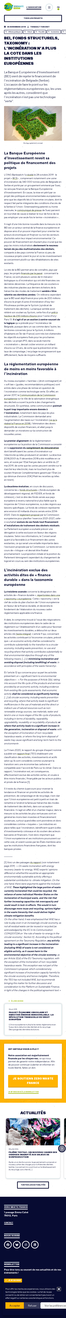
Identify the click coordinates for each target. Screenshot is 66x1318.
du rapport (35, 862)
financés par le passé (31, 273)
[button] (59, 1289)
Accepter (14, 1305)
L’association (33, 7)
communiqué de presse (29, 210)
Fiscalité (42, 32)
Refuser (32, 1305)
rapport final (23, 753)
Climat (29, 32)
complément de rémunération (42, 447)
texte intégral (23, 634)
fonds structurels (28, 490)
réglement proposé (29, 514)
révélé (30, 174)
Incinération (55, 32)
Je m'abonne (14, 1280)
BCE (15, 178)
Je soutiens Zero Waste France (33, 1081)
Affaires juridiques (14, 32)
